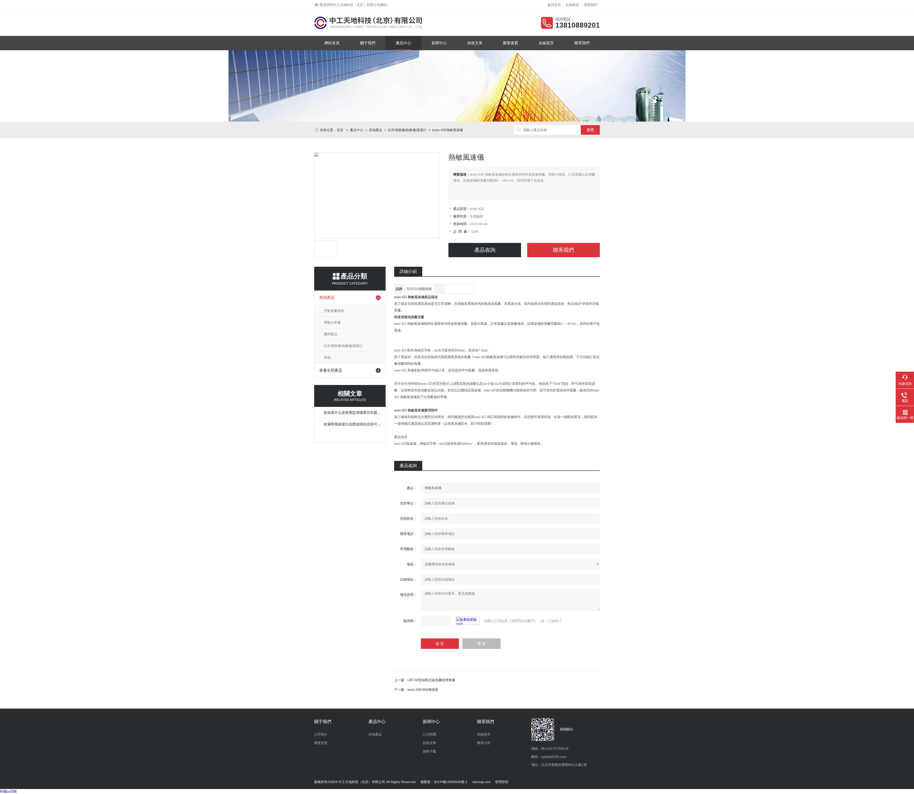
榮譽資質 (510, 43)
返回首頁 (554, 5)
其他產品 (375, 130)
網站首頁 (332, 43)
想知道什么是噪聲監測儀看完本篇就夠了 (352, 412)
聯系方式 (483, 743)
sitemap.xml (481, 782)
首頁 (340, 130)
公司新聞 (429, 734)
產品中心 (403, 43)
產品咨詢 (484, 250)
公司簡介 (321, 734)
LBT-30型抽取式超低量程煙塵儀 (431, 680)
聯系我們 (590, 5)
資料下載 (429, 751)
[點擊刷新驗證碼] (468, 621)
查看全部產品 (330, 370)
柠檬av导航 (8, 791)
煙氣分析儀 (332, 322)
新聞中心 (439, 43)
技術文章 (474, 43)
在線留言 (572, 5)
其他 (327, 357)
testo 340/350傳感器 (422, 689)
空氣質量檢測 (334, 311)
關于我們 (367, 43)
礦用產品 (330, 334)
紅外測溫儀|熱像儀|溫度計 (407, 130)
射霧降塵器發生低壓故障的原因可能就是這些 (352, 424)
